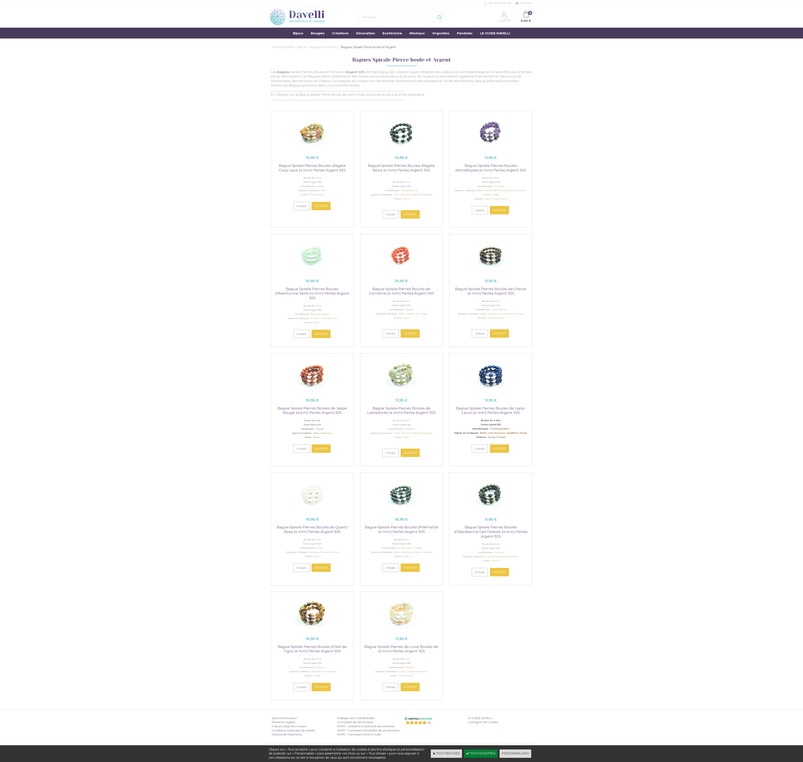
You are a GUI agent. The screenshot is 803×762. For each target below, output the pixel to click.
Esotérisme (392, 33)
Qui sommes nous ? (285, 718)
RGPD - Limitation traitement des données (365, 726)
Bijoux (298, 33)
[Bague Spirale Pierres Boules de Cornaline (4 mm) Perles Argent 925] (401, 273)
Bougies (318, 33)
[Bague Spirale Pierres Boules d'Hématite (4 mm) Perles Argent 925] (401, 512)
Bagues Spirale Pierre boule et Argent (368, 47)
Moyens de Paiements (287, 734)
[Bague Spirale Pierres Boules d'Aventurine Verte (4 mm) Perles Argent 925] (312, 273)
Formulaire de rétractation (355, 722)
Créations (340, 33)
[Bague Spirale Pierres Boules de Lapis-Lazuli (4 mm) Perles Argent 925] (490, 393)
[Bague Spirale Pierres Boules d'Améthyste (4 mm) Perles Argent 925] (490, 150)
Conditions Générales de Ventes (293, 730)
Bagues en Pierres (323, 47)
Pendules (465, 33)
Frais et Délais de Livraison (289, 726)
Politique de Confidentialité (356, 718)
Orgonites (440, 33)
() (429, 722)
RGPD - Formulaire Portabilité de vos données (368, 730)
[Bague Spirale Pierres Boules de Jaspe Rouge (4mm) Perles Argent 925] (312, 393)
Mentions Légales (283, 722)
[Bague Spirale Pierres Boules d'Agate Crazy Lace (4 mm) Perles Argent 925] (312, 150)
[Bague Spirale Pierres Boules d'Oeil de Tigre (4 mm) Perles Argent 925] (312, 631)
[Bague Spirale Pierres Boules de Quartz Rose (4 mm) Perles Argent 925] (312, 512)
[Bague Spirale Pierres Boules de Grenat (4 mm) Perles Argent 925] (490, 273)
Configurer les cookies (483, 722)
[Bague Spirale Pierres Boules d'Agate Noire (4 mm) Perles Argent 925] (401, 150)
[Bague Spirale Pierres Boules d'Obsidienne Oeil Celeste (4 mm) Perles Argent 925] (490, 512)
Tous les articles (282, 47)
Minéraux (417, 33)
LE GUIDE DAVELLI (495, 33)
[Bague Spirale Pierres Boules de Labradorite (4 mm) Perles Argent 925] (401, 393)
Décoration (365, 33)
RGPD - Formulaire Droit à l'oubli (359, 734)
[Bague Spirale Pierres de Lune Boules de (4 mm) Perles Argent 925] (401, 631)
